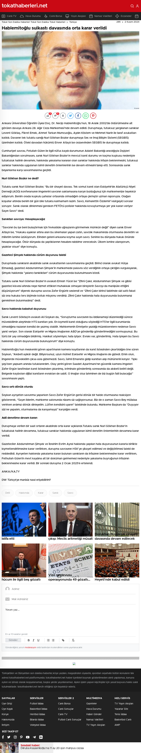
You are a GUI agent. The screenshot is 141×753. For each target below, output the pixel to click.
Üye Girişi (7, 703)
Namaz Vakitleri (103, 16)
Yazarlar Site (121, 709)
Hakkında (24, 493)
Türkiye (73, 22)
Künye (5, 714)
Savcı (70, 493)
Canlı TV (12, 16)
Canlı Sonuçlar (66, 709)
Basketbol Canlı (123, 720)
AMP (117, 725)
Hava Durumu (33, 16)
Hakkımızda (8, 720)
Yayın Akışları (78, 16)
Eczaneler (126, 16)
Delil (7, 493)
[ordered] (48, 640)
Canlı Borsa (55, 16)
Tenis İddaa (121, 714)
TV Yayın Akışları (95, 725)
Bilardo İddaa (37, 720)
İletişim (5, 725)
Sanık (55, 493)
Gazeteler (91, 703)
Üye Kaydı (7, 709)
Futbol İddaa (36, 703)
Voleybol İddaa (38, 725)
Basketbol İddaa (38, 709)
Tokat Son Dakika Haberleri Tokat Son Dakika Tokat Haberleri (33, 22)
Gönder (13, 640)
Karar (41, 493)
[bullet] (53, 640)
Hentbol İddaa (37, 714)
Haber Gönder (94, 714)
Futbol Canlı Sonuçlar (69, 720)
